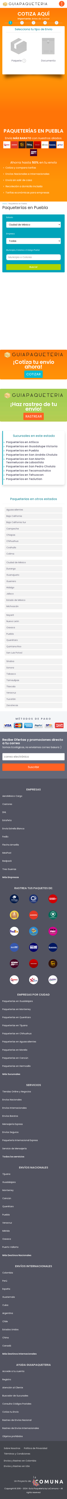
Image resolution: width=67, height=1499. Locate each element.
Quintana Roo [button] (13, 646)
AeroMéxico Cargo (12, 796)
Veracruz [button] (11, 692)
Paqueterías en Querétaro (16, 1017)
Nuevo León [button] (12, 621)
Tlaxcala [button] (10, 686)
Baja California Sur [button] (16, 522)
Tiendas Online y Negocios (16, 1091)
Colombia (7, 1272)
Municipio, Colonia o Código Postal (23, 250)
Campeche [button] (12, 528)
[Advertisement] (33, 309)
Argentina (7, 1313)
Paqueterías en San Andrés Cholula (31, 455)
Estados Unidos (10, 1329)
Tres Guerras (9, 869)
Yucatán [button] (11, 699)
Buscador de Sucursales (15, 1395)
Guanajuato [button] (12, 574)
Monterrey (8, 1190)
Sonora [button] (10, 667)
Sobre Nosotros (12, 1448)
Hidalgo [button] (10, 587)
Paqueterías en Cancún (15, 1058)
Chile (5, 1321)
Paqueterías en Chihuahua (16, 1033)
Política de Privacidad (35, 1448)
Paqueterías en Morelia (14, 1049)
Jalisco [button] (10, 593)
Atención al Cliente (12, 1387)
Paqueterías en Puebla (22, 450)
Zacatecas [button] (12, 705)
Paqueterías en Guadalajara (17, 1001)
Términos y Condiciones (17, 1453)
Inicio (4, 203)
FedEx (5, 836)
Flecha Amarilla (10, 844)
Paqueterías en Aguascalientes (19, 1041)
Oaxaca (6, 1239)
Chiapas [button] (10, 534)
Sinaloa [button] (10, 661)
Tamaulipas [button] (12, 680)
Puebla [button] (10, 633)
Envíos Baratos (10, 1116)
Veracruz (7, 1222)
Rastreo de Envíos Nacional (16, 1420)
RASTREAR (33, 416)
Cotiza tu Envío (10, 1411)
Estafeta (7, 820)
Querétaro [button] (12, 640)
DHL (4, 812)
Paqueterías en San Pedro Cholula (30, 466)
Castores (7, 804)
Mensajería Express (12, 1124)
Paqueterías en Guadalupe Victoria (31, 446)
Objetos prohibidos (12, 1436)
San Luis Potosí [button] (14, 652)
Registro (6, 1379)
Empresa (10, 233)
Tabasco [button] (11, 673)
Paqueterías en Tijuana (14, 1025)
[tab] (33, 509)
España (6, 1288)
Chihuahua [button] (12, 541)
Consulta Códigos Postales (16, 1403)
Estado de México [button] (15, 600)
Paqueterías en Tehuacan (25, 475)
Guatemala (8, 1297)
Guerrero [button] (11, 581)
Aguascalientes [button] (14, 509)
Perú (4, 1280)
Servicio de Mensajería (14, 1148)
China (5, 1337)
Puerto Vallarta (10, 1247)
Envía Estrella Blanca (13, 828)
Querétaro (8, 1206)
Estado (9, 217)
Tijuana (6, 1174)
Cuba (5, 1305)
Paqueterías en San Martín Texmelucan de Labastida (25, 460)
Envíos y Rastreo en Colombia (20, 1460)
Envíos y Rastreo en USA (17, 1466)
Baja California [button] (14, 516)
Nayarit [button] (10, 615)
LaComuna (53, 1488)
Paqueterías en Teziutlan (24, 479)
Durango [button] (11, 568)
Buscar (33, 267)
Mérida (6, 1230)
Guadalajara (9, 1182)
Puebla (6, 1214)
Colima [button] (10, 553)
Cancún (6, 1198)
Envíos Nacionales (12, 1099)
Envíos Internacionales (14, 1107)
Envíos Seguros (10, 1132)
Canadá (6, 1345)
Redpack (7, 860)
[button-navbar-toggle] (62, 4)
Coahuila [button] (11, 547)
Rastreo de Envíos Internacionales (20, 1428)
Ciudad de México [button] (16, 562)
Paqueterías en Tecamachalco (28, 470)
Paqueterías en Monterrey (16, 1009)
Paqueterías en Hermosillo (16, 1066)
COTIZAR (33, 374)
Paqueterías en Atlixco (22, 442)
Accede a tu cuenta (13, 1371)
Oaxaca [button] (10, 627)
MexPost (6, 852)
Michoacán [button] (12, 606)
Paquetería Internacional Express (20, 1140)
